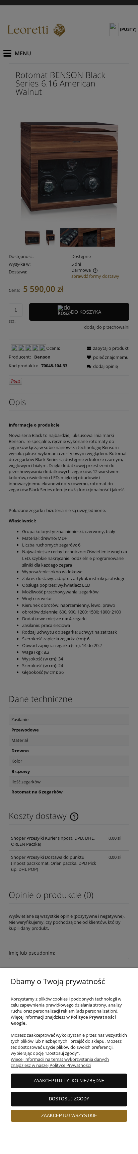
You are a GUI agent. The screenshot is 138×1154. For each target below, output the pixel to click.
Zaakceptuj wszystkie (69, 1115)
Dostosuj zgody (69, 1098)
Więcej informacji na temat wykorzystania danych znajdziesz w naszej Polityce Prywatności (60, 1062)
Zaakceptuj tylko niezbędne (69, 1080)
